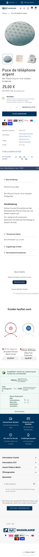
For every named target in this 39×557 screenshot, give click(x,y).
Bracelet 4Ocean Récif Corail (11, 353)
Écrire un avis (19, 282)
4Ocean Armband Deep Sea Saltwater (28, 353)
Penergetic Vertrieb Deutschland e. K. (26, 135)
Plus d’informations (19, 411)
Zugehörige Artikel (13, 247)
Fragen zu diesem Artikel (11, 151)
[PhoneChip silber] (19, 33)
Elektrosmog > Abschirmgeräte (25, 140)
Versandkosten (19, 91)
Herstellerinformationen (16, 253)
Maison (4, 13)
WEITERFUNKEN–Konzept (23, 524)
